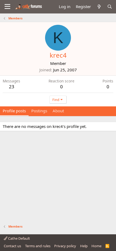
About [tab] (58, 110)
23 (11, 86)
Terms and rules (37, 245)
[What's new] (99, 7)
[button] (7, 6)
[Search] (109, 7)
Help (84, 245)
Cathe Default (18, 238)
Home (96, 245)
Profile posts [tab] (14, 110)
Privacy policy (65, 245)
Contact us (12, 245)
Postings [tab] (39, 110)
